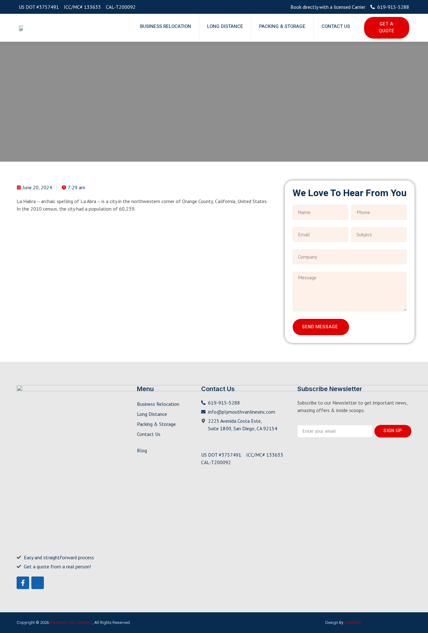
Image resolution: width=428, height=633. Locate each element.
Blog (142, 450)
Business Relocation (165, 26)
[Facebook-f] (23, 583)
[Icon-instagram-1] (37, 583)
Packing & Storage (282, 26)
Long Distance (225, 26)
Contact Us (335, 26)
